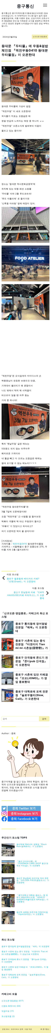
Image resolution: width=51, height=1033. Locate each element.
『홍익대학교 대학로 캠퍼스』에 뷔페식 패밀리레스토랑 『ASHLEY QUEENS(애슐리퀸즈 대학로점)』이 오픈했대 (32, 898)
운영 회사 (6, 1029)
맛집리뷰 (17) (8, 1011)
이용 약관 (28, 1029)
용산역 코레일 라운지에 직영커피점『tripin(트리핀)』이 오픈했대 (32, 913)
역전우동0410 (20, 543)
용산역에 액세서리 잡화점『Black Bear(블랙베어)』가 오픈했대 (31, 845)
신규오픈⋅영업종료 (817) (13, 1001)
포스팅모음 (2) (8, 1016)
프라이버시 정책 (17, 1029)
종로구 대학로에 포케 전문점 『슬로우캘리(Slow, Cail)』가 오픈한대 (23, 976)
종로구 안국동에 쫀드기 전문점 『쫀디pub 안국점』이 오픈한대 (25, 960)
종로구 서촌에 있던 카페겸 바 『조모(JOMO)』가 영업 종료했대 (25, 968)
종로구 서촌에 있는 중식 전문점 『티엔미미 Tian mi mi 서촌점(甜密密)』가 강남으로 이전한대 (25, 952)
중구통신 (25, 6)
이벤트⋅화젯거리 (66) (11, 1006)
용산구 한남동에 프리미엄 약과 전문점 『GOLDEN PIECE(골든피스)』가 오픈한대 (32, 880)
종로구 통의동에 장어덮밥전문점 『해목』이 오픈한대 (25, 946)
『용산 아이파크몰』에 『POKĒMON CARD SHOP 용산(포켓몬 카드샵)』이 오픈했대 (32, 863)
